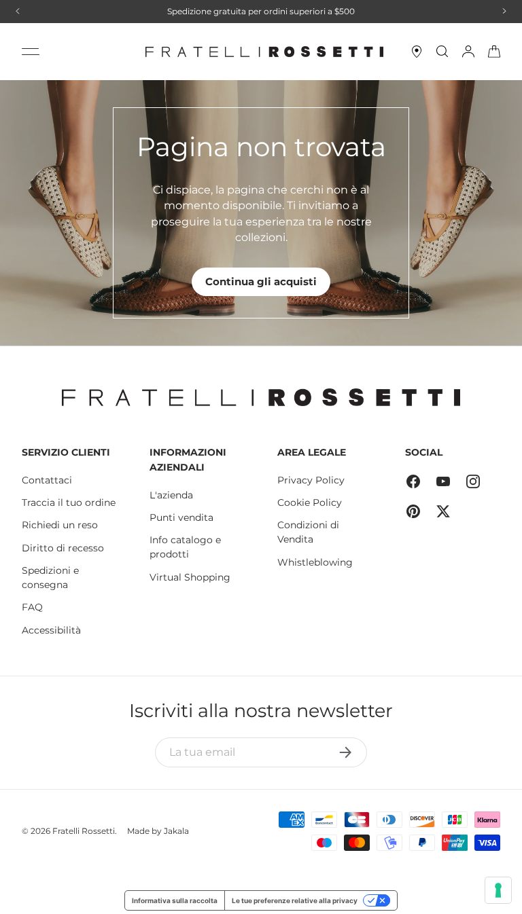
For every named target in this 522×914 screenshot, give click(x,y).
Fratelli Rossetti (83, 831)
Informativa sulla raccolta (175, 900)
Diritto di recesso (63, 548)
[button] (494, 52)
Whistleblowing (315, 562)
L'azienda (171, 495)
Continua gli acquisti (261, 281)
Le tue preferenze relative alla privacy (295, 900)
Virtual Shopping (190, 577)
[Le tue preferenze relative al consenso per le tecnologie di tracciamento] (498, 890)
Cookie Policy (309, 502)
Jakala (176, 831)
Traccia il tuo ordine (69, 502)
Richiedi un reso (60, 525)
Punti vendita (181, 517)
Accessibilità (51, 630)
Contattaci (47, 480)
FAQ (32, 607)
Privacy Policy (311, 480)
